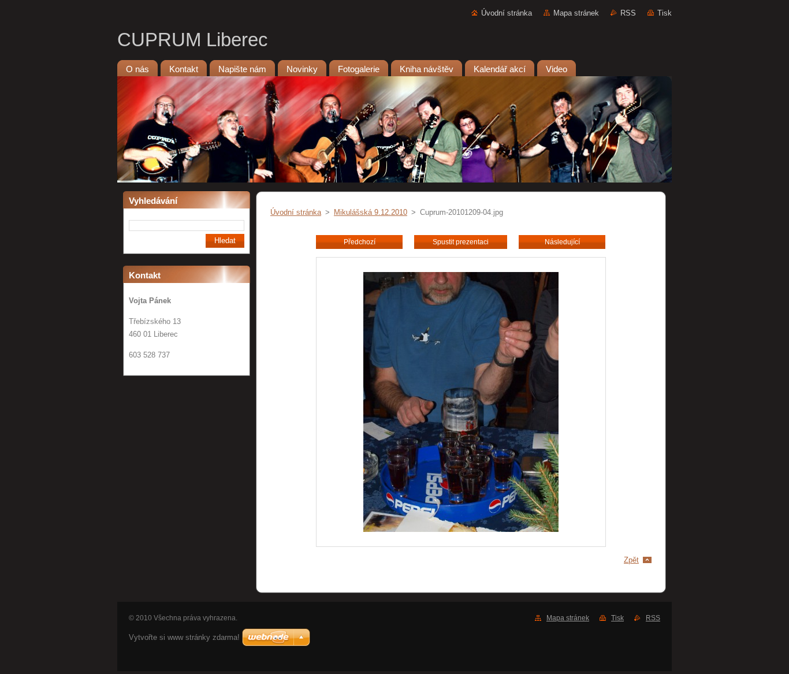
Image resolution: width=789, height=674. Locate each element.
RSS (628, 13)
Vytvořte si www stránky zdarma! (184, 637)
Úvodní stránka (506, 13)
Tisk (664, 13)
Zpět (631, 560)
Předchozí (359, 242)
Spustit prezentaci (461, 242)
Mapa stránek (576, 13)
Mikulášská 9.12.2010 (370, 212)
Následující (562, 242)
